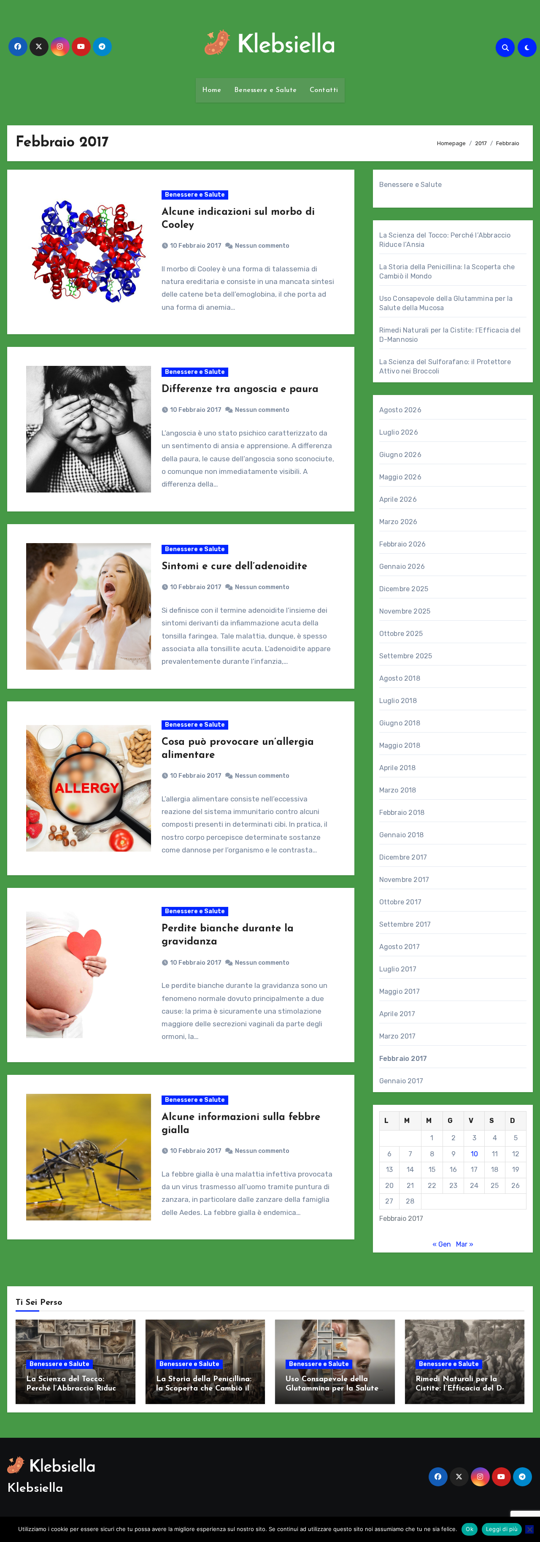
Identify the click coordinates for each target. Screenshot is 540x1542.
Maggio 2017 (399, 991)
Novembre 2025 (405, 611)
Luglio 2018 (398, 701)
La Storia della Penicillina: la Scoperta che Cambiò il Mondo (203, 1388)
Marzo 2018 (397, 790)
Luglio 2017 (397, 969)
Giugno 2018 (399, 723)
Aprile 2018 (397, 768)
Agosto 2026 (400, 410)
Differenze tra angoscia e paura (240, 389)
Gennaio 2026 (402, 567)
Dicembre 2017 (403, 857)
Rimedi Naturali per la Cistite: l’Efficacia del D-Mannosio (460, 1388)
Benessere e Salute (265, 90)
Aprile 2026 (398, 499)
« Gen (441, 1244)
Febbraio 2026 (402, 544)
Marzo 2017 (397, 1036)
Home (211, 90)
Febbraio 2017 (403, 1059)
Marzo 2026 (398, 522)
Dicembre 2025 (404, 589)
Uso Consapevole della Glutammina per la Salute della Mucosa (332, 1388)
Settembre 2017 (405, 924)
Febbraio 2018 (402, 813)
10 (474, 1154)
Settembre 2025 (405, 656)
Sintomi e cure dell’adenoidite (234, 567)
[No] (529, 1529)
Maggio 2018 (399, 745)
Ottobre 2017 (400, 902)
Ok (469, 1529)
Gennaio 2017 (401, 1081)
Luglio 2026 (398, 432)
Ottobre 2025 (401, 634)
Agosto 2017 (399, 947)
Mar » (464, 1244)
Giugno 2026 (400, 455)
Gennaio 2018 (401, 835)
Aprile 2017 (397, 1014)
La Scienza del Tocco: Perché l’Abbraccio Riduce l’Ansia (73, 1388)
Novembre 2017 (404, 880)
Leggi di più (502, 1529)
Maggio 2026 (400, 477)
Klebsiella (35, 1488)
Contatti (324, 90)
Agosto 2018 (399, 678)
